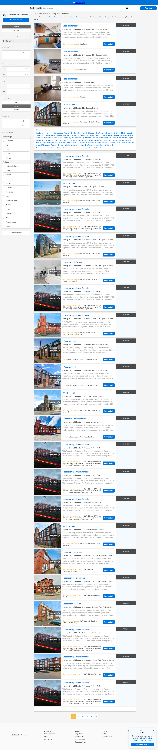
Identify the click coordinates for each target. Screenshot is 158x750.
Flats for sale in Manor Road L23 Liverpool (99, 145)
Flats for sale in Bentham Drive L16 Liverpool (70, 142)
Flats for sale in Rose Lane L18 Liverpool (107, 140)
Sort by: (16, 36)
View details (109, 44)
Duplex (8, 158)
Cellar (7, 209)
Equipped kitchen (11, 166)
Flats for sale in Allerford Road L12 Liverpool (118, 138)
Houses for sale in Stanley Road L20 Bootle (50, 148)
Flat (6, 145)
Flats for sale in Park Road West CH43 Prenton (79, 133)
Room (7, 149)
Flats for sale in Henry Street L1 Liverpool (49, 133)
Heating (8, 205)
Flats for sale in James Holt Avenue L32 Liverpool (67, 145)
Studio (7, 154)
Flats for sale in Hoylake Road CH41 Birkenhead (87, 138)
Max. (4, 74)
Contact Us (48, 739)
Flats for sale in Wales (46, 17)
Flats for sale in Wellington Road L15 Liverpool (51, 140)
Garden (8, 175)
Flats (16, 106)
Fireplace (8, 213)
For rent (16, 30)
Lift (6, 179)
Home (36, 17)
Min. (4, 69)
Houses (16, 110)
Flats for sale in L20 (82, 17)
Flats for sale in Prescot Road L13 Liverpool (94, 135)
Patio (7, 218)
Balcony (8, 183)
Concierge (9, 192)
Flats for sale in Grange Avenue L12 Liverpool (101, 142)
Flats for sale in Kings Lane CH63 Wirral (80, 140)
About (46, 736)
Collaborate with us (50, 734)
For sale (16, 27)
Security (8, 188)
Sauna (7, 226)
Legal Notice (79, 734)
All (16, 103)
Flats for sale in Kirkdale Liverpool (100, 17)
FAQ (105, 734)
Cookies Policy (80, 739)
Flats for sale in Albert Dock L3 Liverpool (65, 135)
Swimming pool (11, 201)
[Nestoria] (79, 3)
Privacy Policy (79, 736)
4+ (23, 57)
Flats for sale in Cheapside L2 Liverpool (109, 133)
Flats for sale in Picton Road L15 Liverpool (56, 138)
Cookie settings (80, 742)
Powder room (10, 222)
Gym (7, 196)
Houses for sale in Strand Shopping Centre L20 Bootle (83, 148)
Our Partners (108, 736)
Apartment (9, 141)
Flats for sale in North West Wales (64, 17)
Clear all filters (16, 233)
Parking (8, 170)
